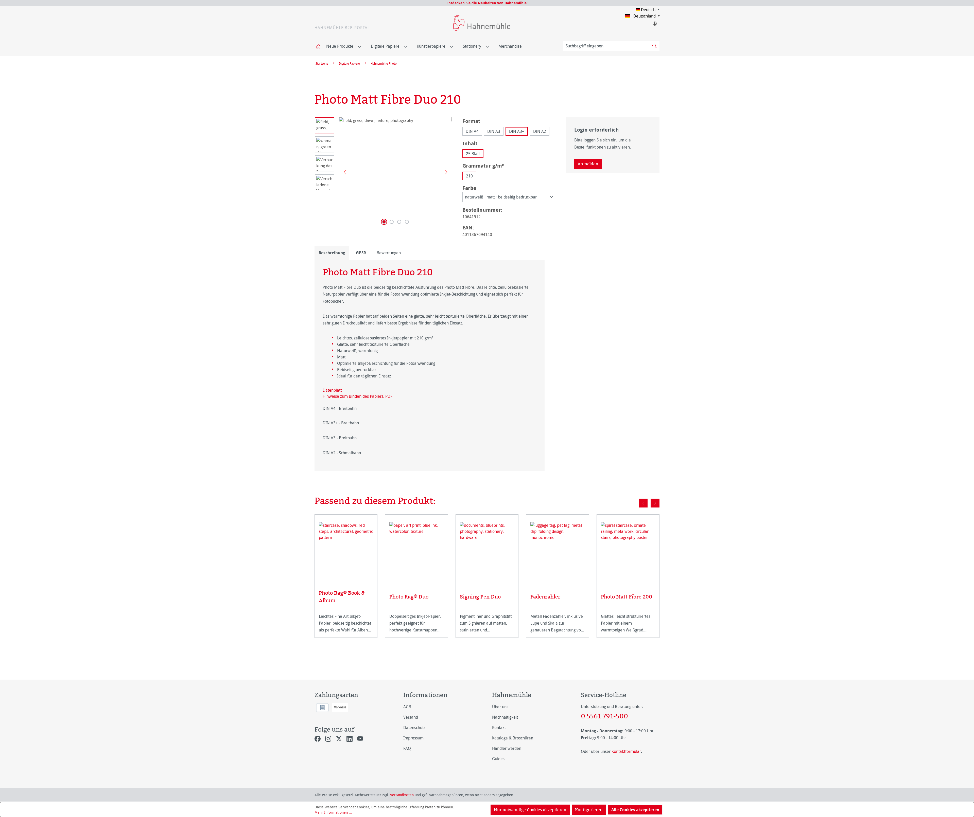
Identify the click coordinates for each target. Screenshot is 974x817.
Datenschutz (414, 727)
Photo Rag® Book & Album (341, 596)
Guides (498, 758)
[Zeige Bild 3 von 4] (399, 222)
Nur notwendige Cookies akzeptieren (530, 809)
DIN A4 (472, 131)
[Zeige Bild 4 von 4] (407, 222)
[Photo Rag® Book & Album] (346, 549)
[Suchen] (654, 46)
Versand (410, 717)
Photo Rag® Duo (408, 596)
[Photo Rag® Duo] (416, 551)
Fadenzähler (545, 596)
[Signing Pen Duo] (487, 551)
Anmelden (588, 164)
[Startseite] (320, 46)
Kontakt (499, 727)
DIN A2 (539, 131)
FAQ (407, 748)
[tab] (332, 253)
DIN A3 (493, 131)
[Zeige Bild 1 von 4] (384, 222)
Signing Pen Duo (480, 596)
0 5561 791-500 (604, 715)
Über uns (500, 707)
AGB (407, 707)
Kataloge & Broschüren (512, 738)
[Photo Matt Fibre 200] (628, 551)
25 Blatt (473, 153)
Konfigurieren (589, 809)
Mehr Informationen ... (333, 812)
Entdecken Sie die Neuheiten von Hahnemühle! (487, 3)
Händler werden (506, 748)
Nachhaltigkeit (505, 717)
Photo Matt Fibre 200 (626, 596)
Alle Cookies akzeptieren (635, 809)
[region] (383, 171)
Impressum (413, 738)
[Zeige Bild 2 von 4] (392, 222)
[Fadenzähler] (557, 551)
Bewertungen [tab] (389, 253)
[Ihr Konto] (654, 22)
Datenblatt (332, 390)
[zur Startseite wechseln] (482, 23)
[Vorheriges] (343, 172)
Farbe (469, 187)
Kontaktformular (626, 751)
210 (469, 176)
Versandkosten (402, 794)
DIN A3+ (516, 131)
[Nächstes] (444, 172)
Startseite (322, 63)
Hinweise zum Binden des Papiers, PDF (357, 396)
